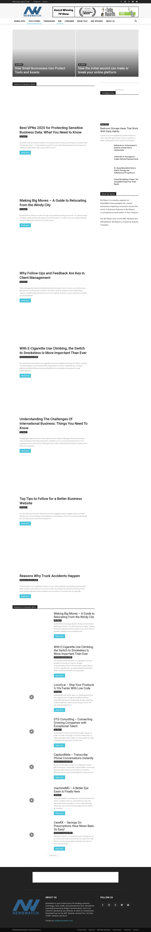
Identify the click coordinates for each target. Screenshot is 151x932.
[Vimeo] (133, 1)
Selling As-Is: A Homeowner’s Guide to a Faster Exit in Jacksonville (125, 147)
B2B (59, 21)
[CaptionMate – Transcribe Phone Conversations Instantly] (32, 767)
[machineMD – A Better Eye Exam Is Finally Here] (32, 800)
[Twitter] (129, 1)
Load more (53, 855)
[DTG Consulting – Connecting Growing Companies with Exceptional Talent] (32, 731)
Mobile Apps (19, 21)
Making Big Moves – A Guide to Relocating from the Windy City (74, 615)
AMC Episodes (97, 21)
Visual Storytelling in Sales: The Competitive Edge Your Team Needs (126, 181)
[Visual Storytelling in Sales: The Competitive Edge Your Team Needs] (106, 182)
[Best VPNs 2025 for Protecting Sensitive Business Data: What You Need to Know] (54, 111)
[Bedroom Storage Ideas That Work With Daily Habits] (119, 111)
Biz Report (19, 64)
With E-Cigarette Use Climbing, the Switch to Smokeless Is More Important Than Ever (73, 650)
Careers (44, 1)
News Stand (104, 124)
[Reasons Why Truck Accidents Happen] (54, 555)
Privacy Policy (81, 930)
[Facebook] (121, 1)
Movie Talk (82, 21)
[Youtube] (136, 1)
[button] (135, 21)
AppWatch (58, 795)
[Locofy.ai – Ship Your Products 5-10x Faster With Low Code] (32, 697)
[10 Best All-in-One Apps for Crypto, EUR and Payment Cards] (106, 160)
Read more (25, 153)
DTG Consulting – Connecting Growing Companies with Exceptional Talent (73, 723)
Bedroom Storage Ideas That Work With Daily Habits (119, 130)
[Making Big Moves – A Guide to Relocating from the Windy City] (54, 184)
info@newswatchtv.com (64, 920)
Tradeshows (49, 21)
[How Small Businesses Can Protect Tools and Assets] (44, 57)
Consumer (69, 21)
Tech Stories (34, 21)
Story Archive (117, 930)
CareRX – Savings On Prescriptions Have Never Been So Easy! (74, 826)
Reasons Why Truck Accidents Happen (50, 576)
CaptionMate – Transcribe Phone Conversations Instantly (73, 756)
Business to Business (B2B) (28, 357)
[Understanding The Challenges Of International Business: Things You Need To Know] (54, 407)
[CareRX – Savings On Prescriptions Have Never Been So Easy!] (32, 835)
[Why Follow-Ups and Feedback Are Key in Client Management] (54, 257)
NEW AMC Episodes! (103, 930)
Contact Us (37, 1)
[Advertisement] (75, 877)
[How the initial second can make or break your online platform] (107, 57)
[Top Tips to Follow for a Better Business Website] (54, 482)
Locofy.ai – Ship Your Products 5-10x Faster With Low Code (74, 686)
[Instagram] (125, 1)
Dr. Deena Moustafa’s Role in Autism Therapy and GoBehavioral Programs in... (125, 170)
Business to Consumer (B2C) (63, 761)
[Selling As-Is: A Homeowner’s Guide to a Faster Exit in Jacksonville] (106, 148)
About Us (110, 21)
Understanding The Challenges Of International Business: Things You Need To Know (54, 423)
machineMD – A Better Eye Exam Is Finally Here (71, 789)
